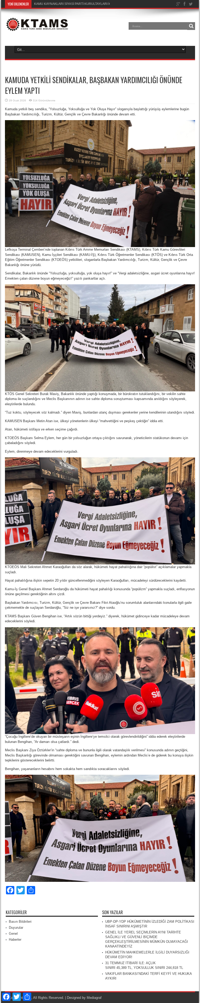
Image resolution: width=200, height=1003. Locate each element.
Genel (13, 934)
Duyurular (16, 928)
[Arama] (191, 26)
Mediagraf (94, 998)
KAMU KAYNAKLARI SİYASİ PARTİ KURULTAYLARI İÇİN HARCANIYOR (85, 4)
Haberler (15, 940)
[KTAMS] (37, 29)
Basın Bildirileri (20, 922)
